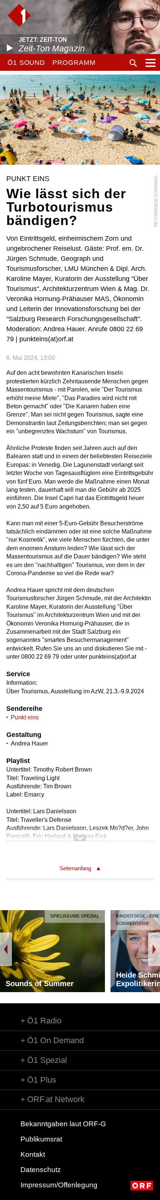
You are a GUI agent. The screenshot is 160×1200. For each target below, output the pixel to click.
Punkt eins (25, 717)
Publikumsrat (41, 1139)
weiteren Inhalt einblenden (80, 834)
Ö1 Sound (26, 62)
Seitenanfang (75, 868)
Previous (6, 949)
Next (154, 949)
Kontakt (32, 1154)
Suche (133, 63)
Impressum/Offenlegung (58, 1185)
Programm (73, 62)
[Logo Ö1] (19, 15)
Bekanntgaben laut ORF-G (63, 1124)
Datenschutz (40, 1170)
